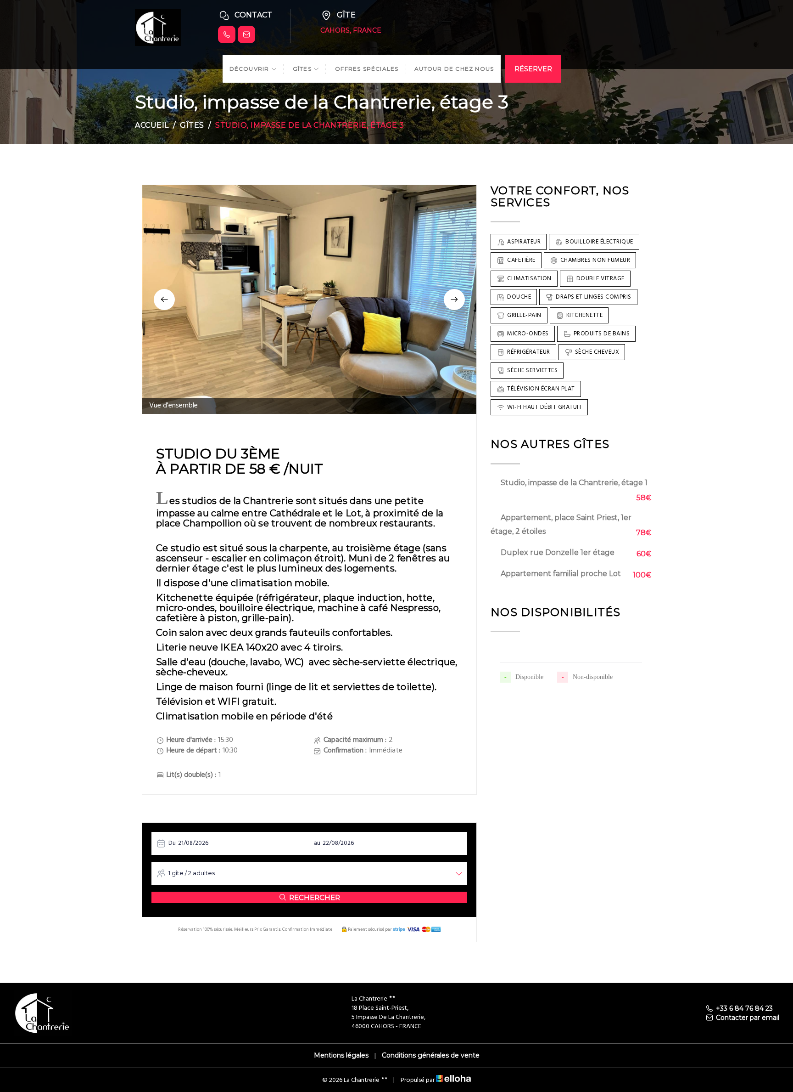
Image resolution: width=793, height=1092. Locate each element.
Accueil (152, 125)
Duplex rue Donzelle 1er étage (557, 552)
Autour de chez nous (454, 68)
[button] (164, 299)
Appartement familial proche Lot (561, 573)
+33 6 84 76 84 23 (744, 1008)
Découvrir (250, 68)
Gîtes (303, 68)
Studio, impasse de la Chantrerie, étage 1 (574, 482)
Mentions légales (341, 1055)
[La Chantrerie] (158, 27)
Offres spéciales (366, 68)
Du (172, 843)
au (317, 843)
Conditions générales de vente (431, 1055)
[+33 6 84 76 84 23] (226, 34)
